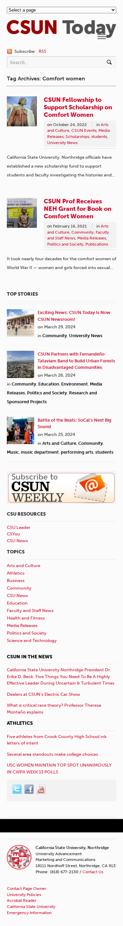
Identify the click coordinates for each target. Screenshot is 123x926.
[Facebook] (29, 789)
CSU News (17, 540)
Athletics (16, 573)
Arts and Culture (59, 443)
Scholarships (77, 136)
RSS (42, 51)
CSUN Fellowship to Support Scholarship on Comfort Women (78, 107)
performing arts (77, 452)
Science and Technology (32, 640)
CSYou (13, 533)
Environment (74, 384)
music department (40, 452)
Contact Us (92, 871)
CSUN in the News (29, 657)
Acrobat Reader (22, 900)
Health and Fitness (26, 618)
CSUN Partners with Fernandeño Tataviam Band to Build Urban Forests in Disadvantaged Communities (76, 360)
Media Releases (91, 238)
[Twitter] (17, 789)
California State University (31, 906)
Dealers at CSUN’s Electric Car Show (43, 694)
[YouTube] (41, 789)
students (99, 136)
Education (48, 384)
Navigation (101, 36)
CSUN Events (83, 130)
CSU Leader (18, 527)
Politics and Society (65, 244)
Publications (96, 244)
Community (82, 232)
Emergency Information (29, 912)
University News (62, 142)
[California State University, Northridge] (61, 34)
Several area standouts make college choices (52, 754)
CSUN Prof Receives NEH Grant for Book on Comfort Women (77, 209)
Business (16, 580)
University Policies (24, 894)
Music (13, 452)
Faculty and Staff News (30, 610)
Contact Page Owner (26, 888)
